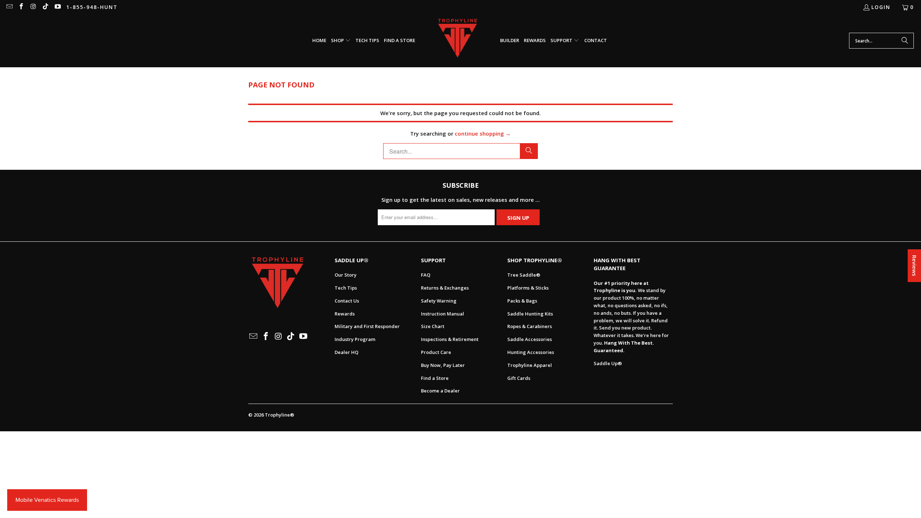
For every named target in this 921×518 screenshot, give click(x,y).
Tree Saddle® (523, 275)
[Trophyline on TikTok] (45, 7)
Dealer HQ (346, 352)
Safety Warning (439, 300)
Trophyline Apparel (529, 365)
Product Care (436, 352)
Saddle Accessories (529, 339)
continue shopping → (483, 133)
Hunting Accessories (530, 352)
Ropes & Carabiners (529, 326)
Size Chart (432, 326)
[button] (341, 41)
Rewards (345, 313)
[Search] (905, 41)
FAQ (425, 275)
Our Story (346, 275)
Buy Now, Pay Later (443, 365)
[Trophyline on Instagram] (33, 7)
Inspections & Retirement (449, 339)
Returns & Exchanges (445, 288)
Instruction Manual (442, 313)
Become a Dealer (440, 390)
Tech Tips (346, 288)
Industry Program (355, 339)
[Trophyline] (457, 41)
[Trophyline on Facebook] (21, 7)
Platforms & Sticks (528, 288)
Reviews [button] (914, 265)
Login (880, 7)
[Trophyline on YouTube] (57, 7)
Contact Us (347, 300)
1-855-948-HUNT (92, 7)
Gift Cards (518, 378)
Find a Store (435, 378)
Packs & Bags (522, 300)
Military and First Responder (367, 326)
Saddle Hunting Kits (530, 313)
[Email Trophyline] (9, 7)
